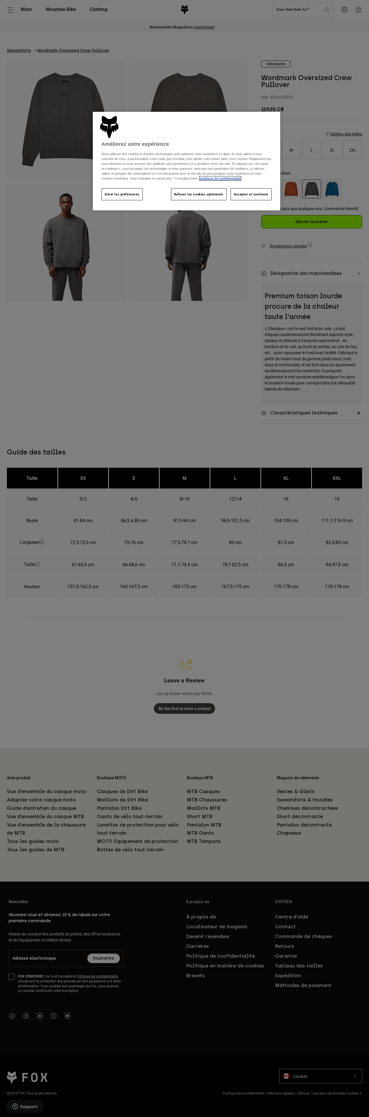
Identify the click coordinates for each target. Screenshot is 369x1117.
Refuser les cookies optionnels (198, 194)
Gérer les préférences (122, 194)
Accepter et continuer (251, 194)
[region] (186, 161)
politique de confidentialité (220, 178)
